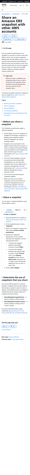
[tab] (9, 210)
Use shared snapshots (11, 110)
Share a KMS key (9, 108)
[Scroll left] (9, 5)
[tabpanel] (15, 241)
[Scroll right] (23, 5)
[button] (6, 48)
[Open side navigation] (2, 9)
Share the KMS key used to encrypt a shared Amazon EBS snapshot (15, 189)
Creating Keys (19, 168)
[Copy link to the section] (2, 121)
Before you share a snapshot (13, 103)
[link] (25, 14)
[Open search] (26, 5)
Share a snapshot (9, 106)
